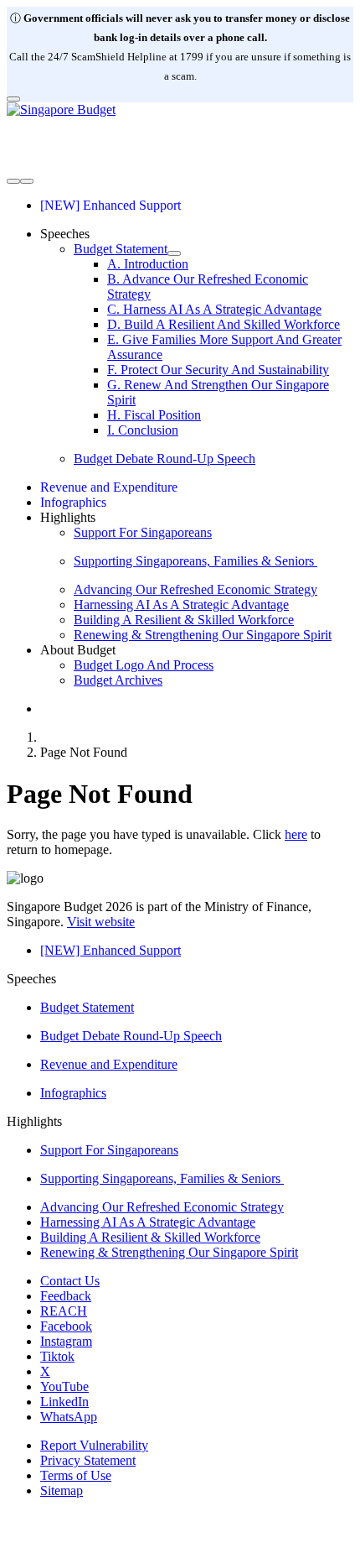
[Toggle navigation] (13, 181)
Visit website (101, 922)
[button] (65, 234)
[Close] (13, 99)
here (296, 834)
